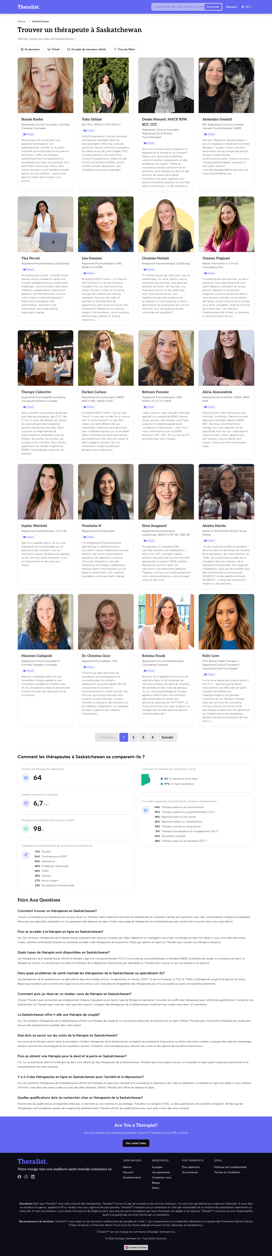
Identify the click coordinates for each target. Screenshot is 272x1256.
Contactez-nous (161, 1177)
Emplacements (132, 1177)
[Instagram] (26, 1177)
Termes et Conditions (227, 1172)
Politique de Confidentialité (230, 1167)
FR (247, 7)
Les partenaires (161, 1172)
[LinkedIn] (33, 1177)
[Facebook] (19, 1177)
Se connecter (190, 1172)
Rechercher (213, 7)
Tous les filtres (126, 49)
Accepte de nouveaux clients (88, 49)
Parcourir (231, 7)
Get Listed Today (136, 1143)
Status (155, 1187)
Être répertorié (191, 1167)
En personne (32, 49)
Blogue (156, 1182)
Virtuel (55, 49)
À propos (157, 1167)
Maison (22, 21)
